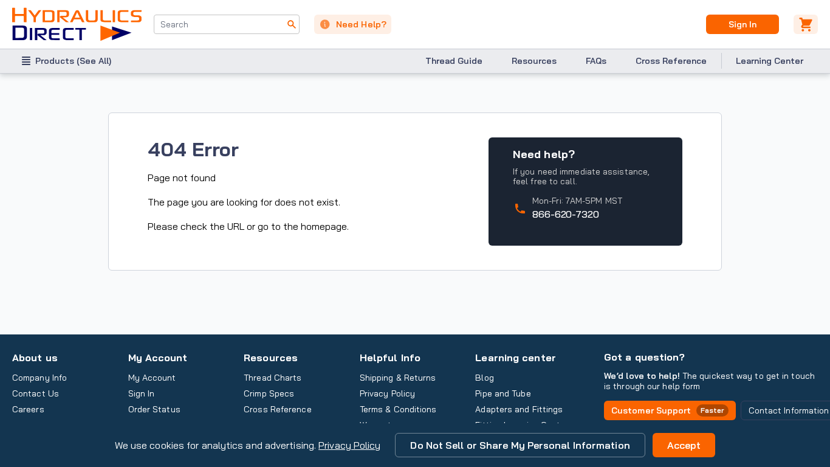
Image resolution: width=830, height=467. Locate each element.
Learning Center (769, 60)
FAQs (596, 60)
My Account (158, 357)
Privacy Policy (349, 445)
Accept (684, 445)
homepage (324, 226)
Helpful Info (390, 357)
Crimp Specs (269, 393)
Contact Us (35, 393)
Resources (534, 60)
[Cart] (806, 24)
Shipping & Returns (398, 377)
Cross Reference (671, 60)
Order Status (154, 409)
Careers (28, 409)
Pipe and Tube (502, 393)
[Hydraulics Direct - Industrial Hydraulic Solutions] (77, 24)
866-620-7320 (565, 214)
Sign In (742, 24)
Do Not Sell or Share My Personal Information (519, 445)
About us (35, 357)
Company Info (39, 377)
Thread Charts (272, 377)
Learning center (515, 357)
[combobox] (227, 24)
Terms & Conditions (398, 409)
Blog (484, 377)
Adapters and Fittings (519, 409)
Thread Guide (453, 60)
